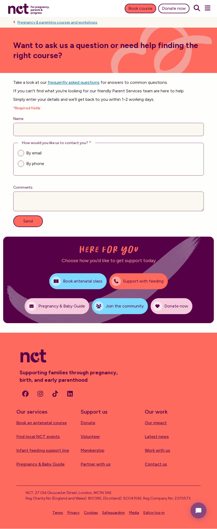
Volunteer (90, 436)
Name (18, 118)
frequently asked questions (74, 82)
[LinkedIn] (70, 394)
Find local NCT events (38, 436)
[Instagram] (40, 394)
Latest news (157, 436)
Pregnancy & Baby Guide (40, 464)
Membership (92, 450)
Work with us (157, 450)
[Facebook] (25, 394)
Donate (88, 422)
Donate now (174, 8)
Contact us (156, 464)
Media (134, 512)
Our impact (156, 422)
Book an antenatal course (41, 422)
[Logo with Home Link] (28, 8)
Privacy (73, 512)
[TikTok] (55, 394)
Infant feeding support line (42, 450)
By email (34, 152)
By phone (35, 163)
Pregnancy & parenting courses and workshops (57, 22)
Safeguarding (113, 512)
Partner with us (96, 464)
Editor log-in (154, 512)
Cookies (91, 512)
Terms (57, 512)
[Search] (197, 8)
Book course (140, 8)
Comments (23, 187)
